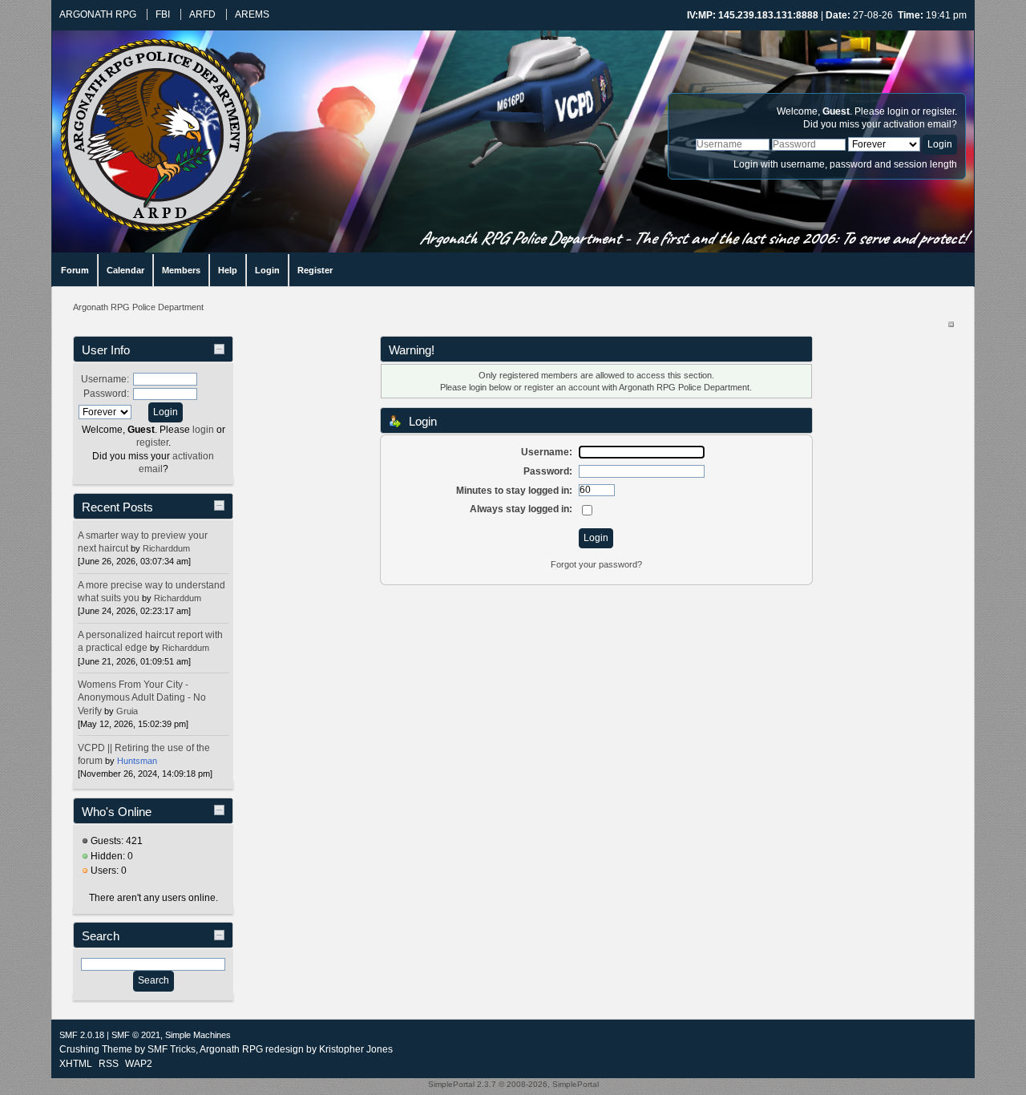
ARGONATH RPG (97, 14)
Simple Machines (198, 1035)
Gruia (127, 711)
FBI (163, 14)
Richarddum (166, 548)
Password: (106, 393)
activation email (917, 124)
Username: (105, 379)
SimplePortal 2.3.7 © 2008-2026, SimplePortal (513, 1084)
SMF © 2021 (135, 1035)
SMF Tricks (171, 1049)
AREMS (252, 14)
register (939, 111)
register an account (562, 387)
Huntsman (137, 761)
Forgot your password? (596, 564)
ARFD (202, 14)
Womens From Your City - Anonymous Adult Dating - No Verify (142, 697)
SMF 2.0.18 (81, 1035)
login (898, 111)
